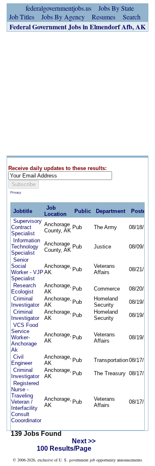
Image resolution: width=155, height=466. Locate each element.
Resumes (103, 16)
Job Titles (21, 16)
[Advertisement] (77, 93)
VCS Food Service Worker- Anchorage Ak (24, 337)
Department (110, 211)
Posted (140, 211)
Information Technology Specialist (25, 246)
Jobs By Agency (63, 16)
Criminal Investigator (25, 302)
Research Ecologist (23, 288)
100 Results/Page (64, 448)
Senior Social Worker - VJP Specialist (27, 269)
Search (132, 16)
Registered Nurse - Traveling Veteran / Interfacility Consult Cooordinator (26, 401)
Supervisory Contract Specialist (26, 227)
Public (82, 211)
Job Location (55, 211)
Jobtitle (22, 211)
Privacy (15, 192)
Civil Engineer (21, 360)
